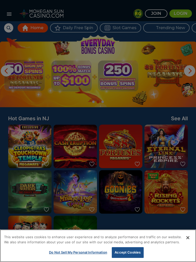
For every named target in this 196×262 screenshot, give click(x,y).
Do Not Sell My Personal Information (78, 252)
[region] (98, 246)
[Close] (187, 237)
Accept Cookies (128, 252)
